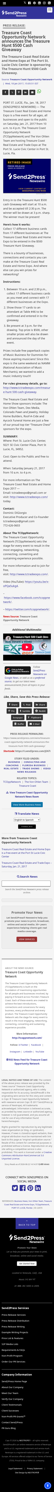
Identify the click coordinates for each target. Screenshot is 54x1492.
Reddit (42, 710)
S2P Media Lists (10, 1344)
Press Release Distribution (15, 1320)
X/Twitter (23, 1044)
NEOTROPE (24, 1440)
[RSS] (49, 3)
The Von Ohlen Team (36, 781)
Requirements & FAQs (13, 1349)
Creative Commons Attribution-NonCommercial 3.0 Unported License (27, 1155)
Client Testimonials (12, 1404)
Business (14, 762)
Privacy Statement (34, 1468)
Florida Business (34, 765)
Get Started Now (26, 1263)
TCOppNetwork (12, 781)
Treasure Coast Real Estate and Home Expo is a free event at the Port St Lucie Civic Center (26, 853)
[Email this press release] (32, 92)
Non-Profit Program (12, 1355)
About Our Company (12, 1387)
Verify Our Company (12, 1398)
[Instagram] (44, 3)
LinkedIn (27, 1051)
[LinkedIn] (39, 3)
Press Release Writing (13, 1326)
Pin (12, 710)
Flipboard (34, 717)
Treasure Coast (27, 785)
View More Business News (27, 804)
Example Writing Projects (15, 1332)
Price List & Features (12, 1338)
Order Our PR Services (13, 1361)
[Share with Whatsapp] (38, 91)
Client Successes (10, 1410)
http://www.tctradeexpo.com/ (29, 497)
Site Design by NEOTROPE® (27, 1472)
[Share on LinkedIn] (25, 92)
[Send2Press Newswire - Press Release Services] (15, 15)
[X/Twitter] (15, 1190)
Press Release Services (14, 1314)
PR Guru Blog (9, 1428)
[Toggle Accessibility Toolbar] (47, 1485)
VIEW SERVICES (27, 939)
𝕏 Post (26, 704)
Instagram (15, 1051)
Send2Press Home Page (14, 1381)
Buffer (20, 723)
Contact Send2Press (12, 1422)
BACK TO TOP (27, 1224)
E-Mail (36, 723)
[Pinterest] (34, 3)
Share (14, 704)
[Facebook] (29, 3)
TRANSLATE (27, 827)
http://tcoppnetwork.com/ (27, 1037)
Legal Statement (15, 1468)
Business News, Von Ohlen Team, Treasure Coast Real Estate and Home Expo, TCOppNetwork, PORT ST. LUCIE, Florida (28, 1204)
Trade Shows (30, 768)
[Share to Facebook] (5, 92)
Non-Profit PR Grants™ (13, 1416)
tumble (25, 710)
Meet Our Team (10, 1393)
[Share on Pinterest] (18, 92)
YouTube (39, 1051)
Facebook (36, 1044)
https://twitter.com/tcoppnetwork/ (27, 609)
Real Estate (11, 768)
